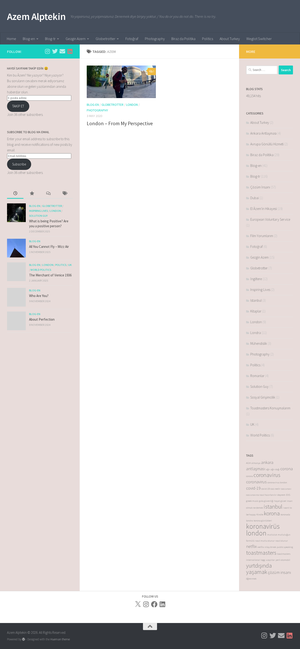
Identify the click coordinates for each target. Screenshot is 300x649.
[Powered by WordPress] (23, 639)
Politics (207, 38)
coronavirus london (277, 482)
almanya (255, 463)
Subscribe (19, 164)
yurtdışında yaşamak (259, 569)
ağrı (268, 469)
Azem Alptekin (36, 16)
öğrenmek (251, 578)
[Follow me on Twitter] (55, 51)
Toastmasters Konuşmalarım (270, 408)
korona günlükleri (263, 520)
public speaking (285, 547)
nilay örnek (270, 547)
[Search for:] (262, 70)
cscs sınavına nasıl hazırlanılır (261, 494)
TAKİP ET (18, 106)
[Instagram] (146, 604)
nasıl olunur (281, 540)
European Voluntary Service (270, 219)
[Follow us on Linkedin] (70, 51)
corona (286, 468)
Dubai (254, 198)
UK (70, 265)
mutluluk (272, 534)
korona (272, 513)
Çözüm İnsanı (260, 187)
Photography (155, 38)
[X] (138, 604)
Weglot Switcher (259, 38)
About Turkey (230, 38)
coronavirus (267, 475)
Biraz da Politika (183, 38)
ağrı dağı (275, 469)
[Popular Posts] (31, 194)
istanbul (273, 506)
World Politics (40, 269)
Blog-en (29, 38)
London (132, 105)
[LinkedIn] (162, 604)
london (256, 533)
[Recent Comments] (48, 194)
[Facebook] (154, 604)
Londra (255, 332)
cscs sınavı (286, 488)
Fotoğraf (131, 38)
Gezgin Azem (76, 38)
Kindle (259, 514)
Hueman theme (60, 639)
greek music (252, 500)
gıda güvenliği (266, 500)
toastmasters (261, 552)
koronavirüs (263, 526)
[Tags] (64, 194)
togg (263, 559)
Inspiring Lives (38, 211)
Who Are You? (39, 295)
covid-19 (253, 488)
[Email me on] (62, 51)
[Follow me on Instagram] (47, 51)
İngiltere (256, 279)
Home (11, 38)
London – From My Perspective (120, 123)
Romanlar (257, 376)
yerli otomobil (283, 559)
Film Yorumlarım (261, 236)
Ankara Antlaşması (263, 133)
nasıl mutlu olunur (265, 540)
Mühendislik (258, 343)
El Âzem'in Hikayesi (263, 208)
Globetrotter (105, 38)
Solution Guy (38, 215)
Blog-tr (50, 38)
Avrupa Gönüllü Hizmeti (267, 144)
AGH (248, 463)
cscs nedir (275, 488)
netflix (251, 546)
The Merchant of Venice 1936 (50, 275)
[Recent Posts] (15, 194)
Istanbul (256, 300)
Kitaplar (255, 311)
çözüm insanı (279, 572)
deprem (281, 494)
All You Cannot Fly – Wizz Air (49, 246)
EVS (288, 494)
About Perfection (42, 319)
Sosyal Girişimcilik (262, 397)
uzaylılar (270, 559)
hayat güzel (280, 500)
